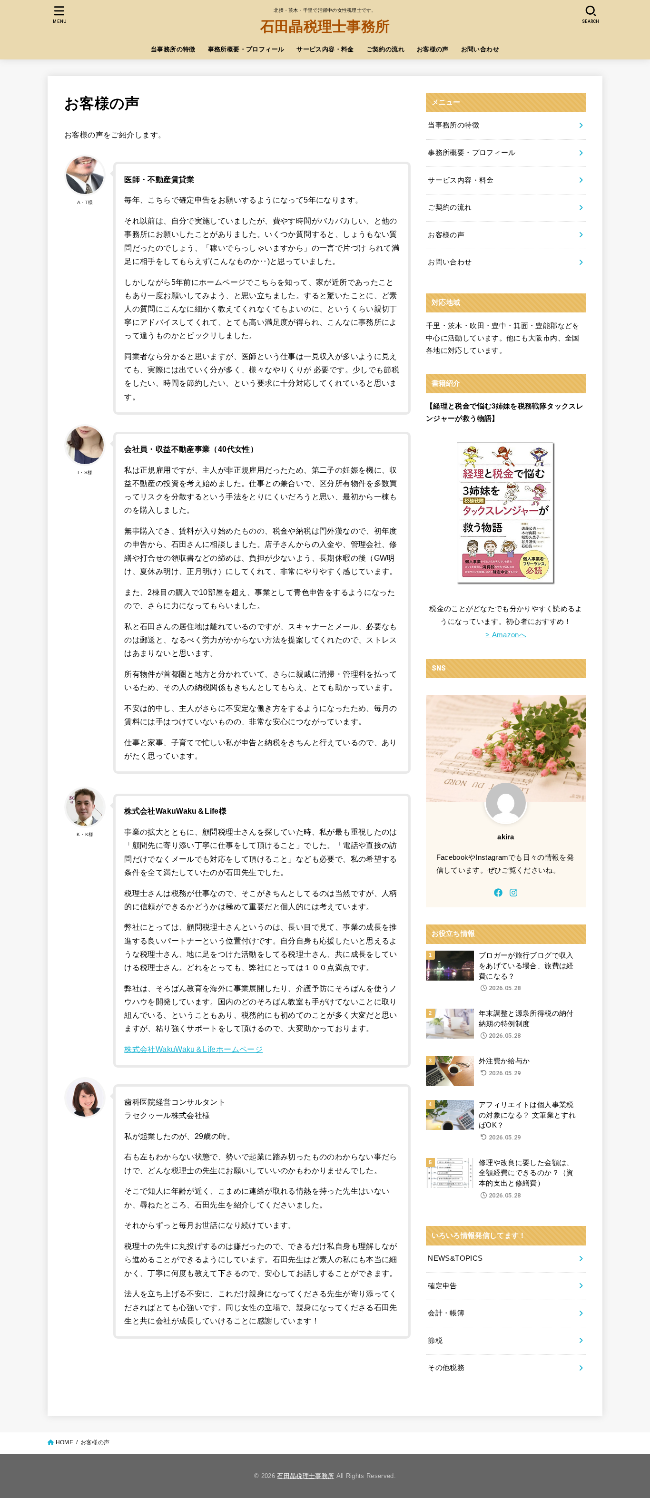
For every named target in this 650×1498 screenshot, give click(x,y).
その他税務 (446, 1368)
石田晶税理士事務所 (325, 26)
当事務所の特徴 (173, 49)
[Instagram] (513, 892)
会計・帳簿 (446, 1313)
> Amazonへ (505, 635)
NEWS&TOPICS (455, 1258)
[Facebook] (498, 892)
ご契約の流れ (385, 49)
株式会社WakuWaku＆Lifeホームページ (193, 1049)
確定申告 (442, 1286)
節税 (435, 1340)
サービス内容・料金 (325, 49)
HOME (64, 1442)
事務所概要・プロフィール (246, 49)
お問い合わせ (480, 49)
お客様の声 (433, 49)
